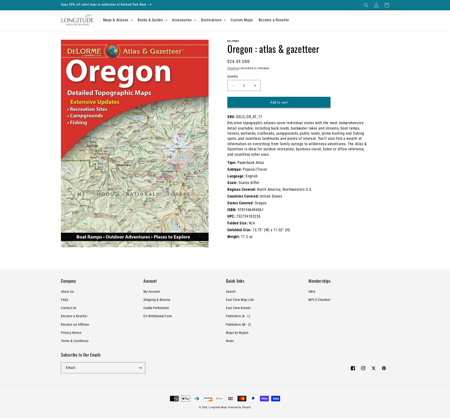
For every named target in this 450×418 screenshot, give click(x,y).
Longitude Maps (218, 407)
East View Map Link (240, 300)
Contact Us (68, 308)
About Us (67, 291)
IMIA (311, 291)
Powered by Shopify (239, 407)
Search (231, 291)
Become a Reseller (74, 316)
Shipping (233, 68)
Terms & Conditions (75, 341)
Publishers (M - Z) (238, 324)
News (230, 341)
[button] (366, 5)
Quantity (232, 76)
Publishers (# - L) (238, 316)
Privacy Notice (71, 333)
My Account (151, 291)
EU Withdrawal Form (157, 316)
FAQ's (64, 300)
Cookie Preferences (156, 308)
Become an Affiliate (75, 324)
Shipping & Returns (156, 300)
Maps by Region (237, 333)
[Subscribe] (140, 367)
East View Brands (238, 308)
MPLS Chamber (319, 300)
